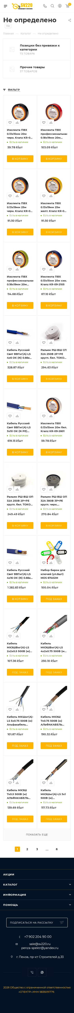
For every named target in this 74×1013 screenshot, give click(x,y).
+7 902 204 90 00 (38, 936)
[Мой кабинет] (60, 6)
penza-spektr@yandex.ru (39, 948)
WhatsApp (42, 972)
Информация (14, 894)
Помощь (10, 904)
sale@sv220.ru (40, 944)
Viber (32, 972)
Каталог (10, 884)
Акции (8, 874)
